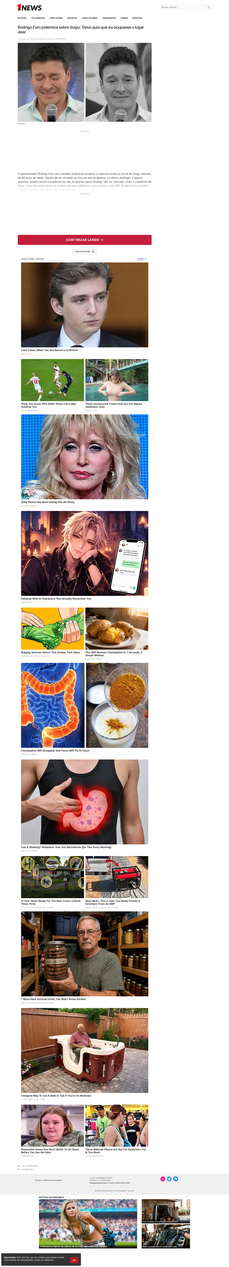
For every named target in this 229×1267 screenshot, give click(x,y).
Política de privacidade (52, 1180)
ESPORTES (72, 18)
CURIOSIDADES (109, 18)
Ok (74, 1260)
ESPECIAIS (137, 18)
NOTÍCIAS (21, 18)
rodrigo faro (27, 1169)
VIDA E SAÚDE (56, 18)
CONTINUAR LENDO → (85, 240)
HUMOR (124, 18)
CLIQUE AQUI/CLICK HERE (119, 1183)
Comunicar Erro (83, 252)
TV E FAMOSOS (38, 18)
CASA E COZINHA (89, 18)
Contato (38, 1180)
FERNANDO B (61, 39)
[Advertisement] (85, 150)
